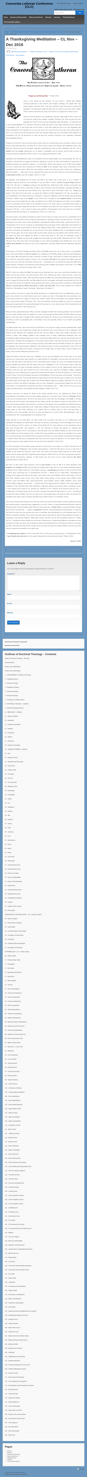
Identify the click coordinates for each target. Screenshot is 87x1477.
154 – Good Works (10, 1307)
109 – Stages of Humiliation (13, 1121)
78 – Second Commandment (13, 993)
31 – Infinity (8, 799)
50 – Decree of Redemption (13, 877)
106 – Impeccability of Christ (13, 1108)
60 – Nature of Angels (11, 918)
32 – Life (7, 803)
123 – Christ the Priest (11, 1179)
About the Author (9, 662)
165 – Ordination (10, 1352)
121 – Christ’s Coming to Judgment (15, 1170)
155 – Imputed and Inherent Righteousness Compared (20, 1311)
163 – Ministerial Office (11, 1344)
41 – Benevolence (10, 840)
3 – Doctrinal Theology (11, 683)
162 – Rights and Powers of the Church (16, 1340)
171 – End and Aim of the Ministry (14, 1377)
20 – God (7, 753)
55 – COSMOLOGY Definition (13, 898)
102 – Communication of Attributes (15, 1092)
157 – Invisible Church (11, 1319)
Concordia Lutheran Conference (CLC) (29, 5)
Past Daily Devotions (64, 3)
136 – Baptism (9, 1232)
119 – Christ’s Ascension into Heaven (15, 1162)
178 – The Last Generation (12, 1406)
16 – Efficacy (8, 737)
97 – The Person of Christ (12, 1071)
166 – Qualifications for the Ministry (15, 1356)
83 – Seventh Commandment (13, 1013)
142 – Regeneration (10, 1257)
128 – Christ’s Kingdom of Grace (14, 1199)
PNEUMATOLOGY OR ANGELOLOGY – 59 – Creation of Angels (23, 914)
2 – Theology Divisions (11, 679)
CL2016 (60, 32)
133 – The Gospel (10, 1220)
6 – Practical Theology (11, 695)
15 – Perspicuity (9, 733)
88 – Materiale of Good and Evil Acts (15, 1034)
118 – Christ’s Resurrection (12, 1158)
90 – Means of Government (12, 1042)
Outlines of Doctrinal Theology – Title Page (17, 658)
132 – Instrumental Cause (12, 1216)
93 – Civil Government (11, 1055)
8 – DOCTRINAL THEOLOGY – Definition (17, 704)
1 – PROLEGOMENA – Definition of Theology (18, 675)
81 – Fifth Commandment (12, 1005)
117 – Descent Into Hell (11, 1154)
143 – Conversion (10, 1261)
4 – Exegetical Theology (12, 687)
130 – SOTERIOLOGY (11, 1208)
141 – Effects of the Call (11, 1253)
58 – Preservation (10, 910)
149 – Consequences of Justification (15, 1286)
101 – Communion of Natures (13, 1088)
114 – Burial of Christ (11, 1141)
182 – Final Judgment (11, 1422)
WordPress (25, 1474)
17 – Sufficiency (9, 741)
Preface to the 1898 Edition (12, 666)
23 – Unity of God (10, 766)
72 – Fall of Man (9, 968)
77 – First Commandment (12, 989)
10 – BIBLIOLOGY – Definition (13, 712)
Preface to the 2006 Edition (12, 671)
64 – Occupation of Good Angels (14, 935)
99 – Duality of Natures (11, 1080)
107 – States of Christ (11, 1113)
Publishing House (69, 17)
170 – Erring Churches (11, 1373)
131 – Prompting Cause (12, 1212)
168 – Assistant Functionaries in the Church (17, 1365)
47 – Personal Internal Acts (12, 865)
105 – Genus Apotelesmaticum (13, 1104)
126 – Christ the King (11, 1191)
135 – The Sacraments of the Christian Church (18, 1228)
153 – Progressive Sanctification (14, 1303)
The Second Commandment (71, 549)
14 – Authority (9, 728)
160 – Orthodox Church (11, 1332)
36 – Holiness (9, 819)
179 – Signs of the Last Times (13, 1410)
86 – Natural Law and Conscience (15, 1026)
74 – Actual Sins (9, 976)
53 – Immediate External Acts (13, 890)
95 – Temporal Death (11, 1063)
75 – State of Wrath (10, 980)
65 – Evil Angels (9, 939)
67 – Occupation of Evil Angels (13, 947)
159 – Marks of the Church (12, 1327)
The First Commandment (15, 549)
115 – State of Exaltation (12, 1146)
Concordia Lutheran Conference (16, 1472)
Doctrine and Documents (18, 17)
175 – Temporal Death (11, 1393)
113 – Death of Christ (11, 1137)
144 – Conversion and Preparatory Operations (18, 1265)
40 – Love (8, 836)
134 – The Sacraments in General (14, 1224)
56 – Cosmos (9, 902)
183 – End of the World (11, 1427)
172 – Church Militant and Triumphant (16, 1381)
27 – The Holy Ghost (11, 782)
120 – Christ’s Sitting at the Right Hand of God (18, 1166)
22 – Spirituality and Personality (14, 761)
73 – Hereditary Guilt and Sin (13, 972)
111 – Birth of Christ (10, 1129)
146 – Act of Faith (10, 1274)
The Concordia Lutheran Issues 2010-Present (43, 32)
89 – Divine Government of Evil (14, 1038)
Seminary (57, 17)
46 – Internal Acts (10, 861)
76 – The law (8, 985)
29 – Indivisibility (9, 790)
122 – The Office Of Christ (12, 1175)
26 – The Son (9, 778)
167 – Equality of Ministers (12, 1360)
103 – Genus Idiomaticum (12, 1096)
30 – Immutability (10, 794)
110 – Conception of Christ (12, 1125)
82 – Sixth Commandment (12, 1009)
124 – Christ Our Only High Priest (14, 1183)
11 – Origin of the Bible (11, 716)
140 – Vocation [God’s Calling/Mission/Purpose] (18, 1249)
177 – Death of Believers (12, 1402)
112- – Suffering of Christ (12, 1133)
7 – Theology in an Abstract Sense (15, 699)
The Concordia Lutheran (12, 22)
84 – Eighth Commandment (13, 1018)
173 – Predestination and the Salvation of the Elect (19, 1385)
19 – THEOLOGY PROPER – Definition (16, 749)
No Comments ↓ (20, 55)
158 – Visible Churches (11, 1323)
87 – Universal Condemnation (13, 1030)
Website (10, 613)
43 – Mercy (8, 848)
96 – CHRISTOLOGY (11, 1067)
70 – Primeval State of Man (12, 960)
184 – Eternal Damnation (12, 1431)
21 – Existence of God (11, 757)
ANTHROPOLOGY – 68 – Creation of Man (17, 951)
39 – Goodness (9, 832)
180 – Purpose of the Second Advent (15, 1414)
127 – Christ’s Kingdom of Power (14, 1195)
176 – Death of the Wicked (12, 1398)
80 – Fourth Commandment (13, 1001)
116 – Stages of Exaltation (12, 1150)
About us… (10, 1450)
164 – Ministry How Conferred (13, 1348)
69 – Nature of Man (10, 956)
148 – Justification (10, 1282)
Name (9, 594)
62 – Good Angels (10, 927)
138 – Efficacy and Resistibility (13, 1241)
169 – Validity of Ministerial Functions (15, 1369)
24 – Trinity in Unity (10, 770)
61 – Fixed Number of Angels (13, 923)
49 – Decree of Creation (12, 873)
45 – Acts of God (9, 856)
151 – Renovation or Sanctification (15, 1294)
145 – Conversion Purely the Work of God (17, 1270)
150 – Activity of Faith (11, 1290)
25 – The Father (9, 774)
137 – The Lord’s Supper (12, 1237)
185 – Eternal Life (10, 1435)
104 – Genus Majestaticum (12, 1100)
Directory (48, 17)
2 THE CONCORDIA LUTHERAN (19, 32)
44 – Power (8, 852)
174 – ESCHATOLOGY (11, 1389)
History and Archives (36, 17)
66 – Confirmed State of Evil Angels (15, 943)
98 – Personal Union (11, 1075)
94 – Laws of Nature (10, 1059)
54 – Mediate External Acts (12, 894)
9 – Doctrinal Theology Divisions (14, 708)
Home (6, 17)
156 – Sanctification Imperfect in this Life (16, 1315)
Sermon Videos (78, 3)
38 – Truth (8, 828)
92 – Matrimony (9, 1051)
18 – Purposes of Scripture (12, 745)
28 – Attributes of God (11, 786)
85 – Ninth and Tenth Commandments (16, 1022)
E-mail (9, 603)
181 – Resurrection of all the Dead (15, 1418)
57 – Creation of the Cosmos (13, 906)
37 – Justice (8, 823)
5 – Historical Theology (11, 691)
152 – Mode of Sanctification (13, 1298)
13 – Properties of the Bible (12, 724)
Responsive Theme (10, 1474)
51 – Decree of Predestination (13, 881)
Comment (11, 574)
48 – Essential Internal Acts (12, 869)
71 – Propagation (10, 964)
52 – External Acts (10, 885)
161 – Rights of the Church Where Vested (17, 1336)
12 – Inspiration (9, 720)
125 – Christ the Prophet (12, 1187)
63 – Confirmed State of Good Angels (15, 931)
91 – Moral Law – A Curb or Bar (14, 1046)
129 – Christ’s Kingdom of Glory (14, 1203)
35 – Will (7, 815)
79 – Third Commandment (12, 997)
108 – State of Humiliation (12, 1117)
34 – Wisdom (8, 811)
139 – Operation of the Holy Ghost (14, 1245)
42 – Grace (8, 844)
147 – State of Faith (10, 1278)
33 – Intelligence (9, 807)
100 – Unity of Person (11, 1084)
